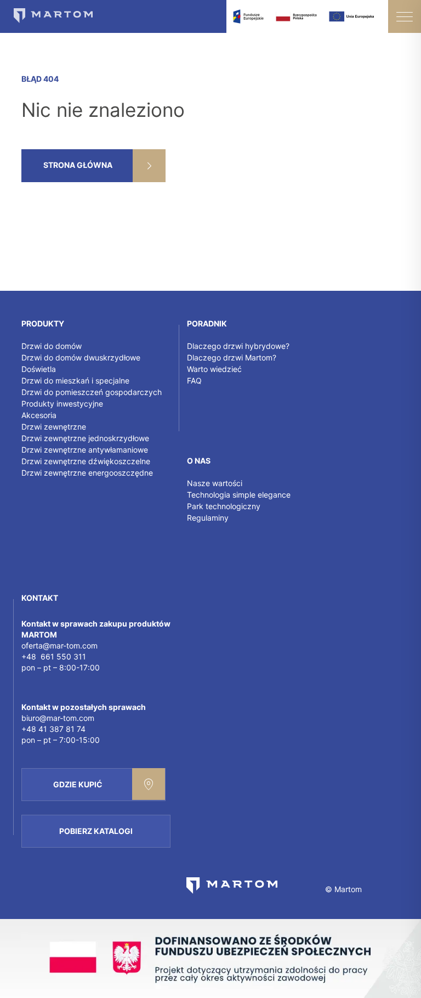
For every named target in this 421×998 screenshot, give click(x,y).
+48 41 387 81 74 (53, 729)
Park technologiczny (223, 506)
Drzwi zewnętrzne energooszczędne (87, 472)
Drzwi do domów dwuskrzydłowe (80, 357)
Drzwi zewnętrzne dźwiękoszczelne (85, 461)
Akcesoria (38, 415)
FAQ (194, 380)
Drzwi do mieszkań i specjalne (75, 380)
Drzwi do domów (51, 346)
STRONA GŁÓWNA (77, 165)
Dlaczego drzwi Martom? (231, 357)
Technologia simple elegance (239, 494)
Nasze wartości (214, 483)
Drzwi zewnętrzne (53, 426)
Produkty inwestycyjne (62, 403)
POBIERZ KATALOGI (96, 831)
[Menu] (404, 16)
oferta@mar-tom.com (59, 645)
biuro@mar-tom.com (57, 718)
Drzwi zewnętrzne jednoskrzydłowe (85, 438)
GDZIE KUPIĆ (78, 784)
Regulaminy (208, 517)
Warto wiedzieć (214, 369)
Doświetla (38, 369)
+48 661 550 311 (53, 656)
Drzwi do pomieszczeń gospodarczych (91, 392)
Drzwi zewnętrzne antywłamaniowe (84, 449)
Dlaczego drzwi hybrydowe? (238, 346)
